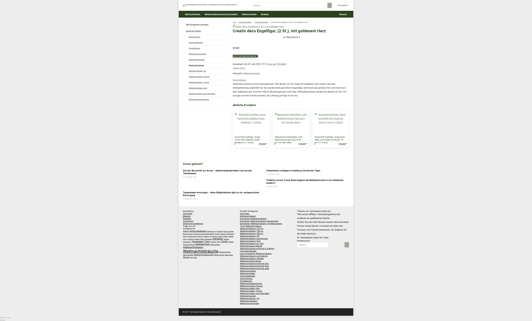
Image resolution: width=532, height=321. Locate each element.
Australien (219, 231)
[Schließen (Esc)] (9, 317)
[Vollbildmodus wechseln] (4, 317)
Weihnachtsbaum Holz (250, 241)
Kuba (184, 239)
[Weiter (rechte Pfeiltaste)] (4, 320)
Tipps (207, 241)
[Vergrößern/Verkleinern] (1, 317)
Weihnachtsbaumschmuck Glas (254, 263)
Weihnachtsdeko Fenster (199, 77)
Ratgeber (265, 14)
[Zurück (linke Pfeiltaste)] (1, 320)
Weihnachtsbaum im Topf (252, 243)
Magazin (343, 14)
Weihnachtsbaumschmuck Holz (254, 266)
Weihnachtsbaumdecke (250, 261)
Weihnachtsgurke (248, 271)
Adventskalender (196, 42)
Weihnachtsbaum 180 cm (251, 233)
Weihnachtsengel (261, 22)
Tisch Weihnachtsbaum (251, 226)
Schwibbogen (194, 48)
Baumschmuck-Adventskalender (203, 234)
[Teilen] (7, 317)
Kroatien (231, 236)
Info (211, 236)
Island (215, 236)
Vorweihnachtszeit (189, 245)
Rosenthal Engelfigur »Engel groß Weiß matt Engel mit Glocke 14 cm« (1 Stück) (330, 140)
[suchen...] (329, 5)
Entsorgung (230, 234)
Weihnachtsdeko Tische (199, 82)
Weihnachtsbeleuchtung (199, 99)
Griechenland (191, 236)
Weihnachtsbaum (192, 14)
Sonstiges (244, 213)
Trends (224, 241)
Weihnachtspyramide (197, 54)
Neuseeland (209, 239)
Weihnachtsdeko (249, 14)
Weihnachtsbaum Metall (251, 246)
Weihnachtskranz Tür (197, 71)
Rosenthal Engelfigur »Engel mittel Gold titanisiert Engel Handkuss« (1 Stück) (247, 140)
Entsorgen (223, 234)
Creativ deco (239, 68)
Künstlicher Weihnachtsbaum (253, 218)
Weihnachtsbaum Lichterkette (254, 256)
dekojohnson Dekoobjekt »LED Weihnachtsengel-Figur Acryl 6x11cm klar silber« (288, 140)
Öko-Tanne (193, 257)
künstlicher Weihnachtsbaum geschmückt (259, 221)
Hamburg (206, 236)
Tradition (213, 242)
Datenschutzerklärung (193, 223)
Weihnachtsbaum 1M (249, 236)
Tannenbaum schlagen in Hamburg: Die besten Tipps (293, 170)
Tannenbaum (197, 241)
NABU (202, 239)
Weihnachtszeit (219, 255)
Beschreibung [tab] (239, 80)
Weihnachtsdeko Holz (198, 88)
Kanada (220, 236)
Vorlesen (231, 242)
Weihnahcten (229, 255)
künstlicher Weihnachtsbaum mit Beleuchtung (261, 223)
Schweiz (226, 239)
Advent (186, 231)
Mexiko (197, 239)
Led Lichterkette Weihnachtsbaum (256, 253)
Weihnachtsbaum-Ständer (252, 258)
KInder (225, 236)
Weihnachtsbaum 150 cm (251, 231)
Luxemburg (190, 239)
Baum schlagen (229, 231)
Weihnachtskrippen (197, 60)
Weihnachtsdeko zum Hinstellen (202, 94)
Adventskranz (194, 37)
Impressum (188, 221)
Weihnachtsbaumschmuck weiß (254, 268)
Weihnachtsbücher (225, 252)
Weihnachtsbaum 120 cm (251, 228)
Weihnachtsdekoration (204, 255)
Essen (185, 236)
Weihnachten (202, 244)
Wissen (186, 257)
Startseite (187, 213)
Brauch (217, 234)
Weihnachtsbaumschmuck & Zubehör (221, 14)
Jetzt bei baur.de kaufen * (245, 56)
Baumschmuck (188, 234)
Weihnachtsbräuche (200, 251)
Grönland (200, 236)
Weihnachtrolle (215, 245)
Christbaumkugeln (248, 251)
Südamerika (187, 242)
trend (218, 242)
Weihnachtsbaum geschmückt (254, 238)
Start (234, 22)
